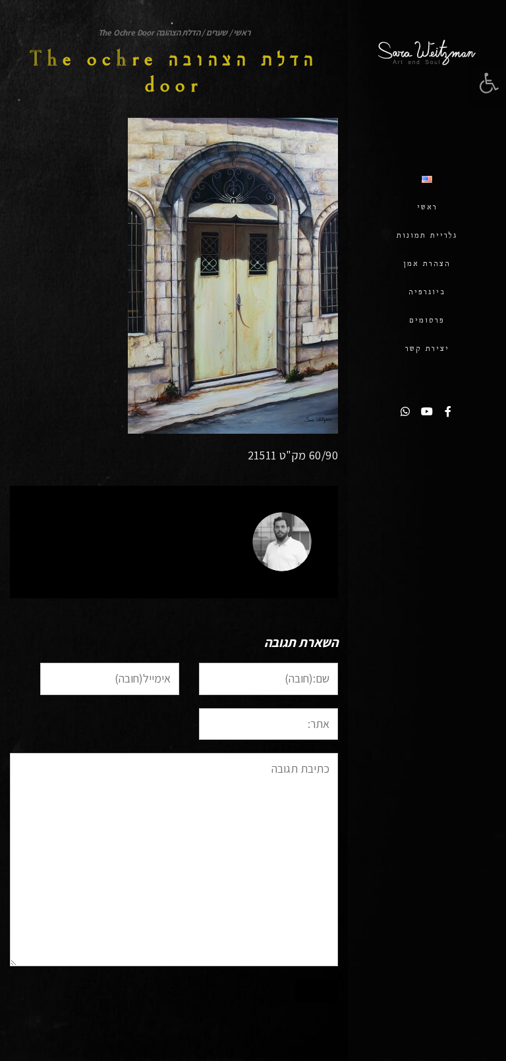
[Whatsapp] (405, 411)
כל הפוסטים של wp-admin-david (164, 562)
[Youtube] (426, 411)
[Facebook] (448, 411)
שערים (216, 32)
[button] (489, 83)
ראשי (241, 32)
